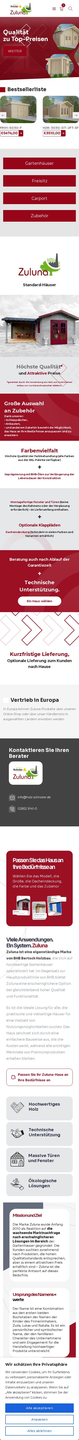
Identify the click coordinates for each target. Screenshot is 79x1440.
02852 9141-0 (27, 809)
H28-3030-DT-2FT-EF (22, 128)
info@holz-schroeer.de (34, 797)
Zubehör (39, 215)
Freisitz (39, 180)
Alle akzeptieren (39, 1408)
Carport (39, 198)
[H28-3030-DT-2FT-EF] (22, 109)
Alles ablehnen (39, 1431)
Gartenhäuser (39, 163)
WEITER (15, 51)
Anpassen (39, 1419)
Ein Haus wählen (39, 601)
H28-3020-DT (58, 128)
